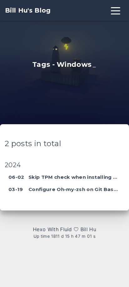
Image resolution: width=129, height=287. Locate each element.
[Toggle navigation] (115, 10)
